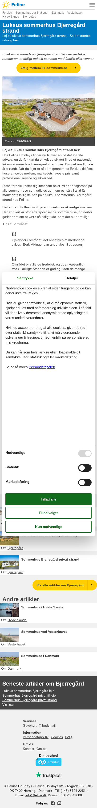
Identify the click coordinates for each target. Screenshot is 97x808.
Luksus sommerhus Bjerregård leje (28, 691)
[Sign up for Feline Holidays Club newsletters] (59, 803)
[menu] (92, 4)
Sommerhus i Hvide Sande (42, 607)
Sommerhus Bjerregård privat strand (50, 559)
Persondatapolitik (35, 737)
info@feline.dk (36, 795)
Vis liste (8, 704)
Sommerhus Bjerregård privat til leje (50, 535)
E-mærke (48, 762)
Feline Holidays (48, 4)
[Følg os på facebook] (53, 803)
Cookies (57, 737)
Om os (41, 749)
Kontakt (28, 749)
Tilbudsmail (47, 725)
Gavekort (29, 725)
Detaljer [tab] (71, 278)
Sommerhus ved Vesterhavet (44, 632)
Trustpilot (48, 775)
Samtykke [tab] (25, 278)
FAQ (68, 737)
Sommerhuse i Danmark (40, 656)
